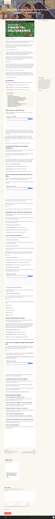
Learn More (40, 90)
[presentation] (12, 466)
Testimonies (38, 518)
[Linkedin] (0, 8)
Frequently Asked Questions (12, 106)
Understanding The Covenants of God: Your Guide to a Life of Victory (11, 451)
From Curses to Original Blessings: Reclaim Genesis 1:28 (17, 103)
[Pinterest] (0, 9)
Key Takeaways (10, 95)
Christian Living (37, 516)
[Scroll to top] (1, 516)
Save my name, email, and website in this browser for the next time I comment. (17, 506)
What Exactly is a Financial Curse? (13, 96)
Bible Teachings (43, 516)
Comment (6, 490)
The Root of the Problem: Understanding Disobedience (17, 97)
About (33, 516)
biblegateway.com (8, 140)
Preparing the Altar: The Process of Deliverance (16, 100)
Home (30, 516)
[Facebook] (0, 5)
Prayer (48, 516)
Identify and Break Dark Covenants (13, 102)
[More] (0, 12)
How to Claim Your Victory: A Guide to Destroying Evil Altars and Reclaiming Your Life (29, 452)
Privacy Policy (43, 518)
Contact (48, 518)
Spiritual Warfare (27, 7)
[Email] (0, 11)
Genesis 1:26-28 (20, 353)
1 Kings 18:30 (29, 221)
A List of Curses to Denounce (12, 101)
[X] (0, 6)
